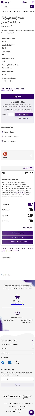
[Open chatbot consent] (31, 412)
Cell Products (17, 11)
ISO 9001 (28, 404)
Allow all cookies (17, 233)
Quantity (5, 114)
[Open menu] (2, 2)
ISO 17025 (23, 406)
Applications (7, 11)
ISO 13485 (12, 406)
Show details (27, 228)
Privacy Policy (20, 192)
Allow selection (17, 237)
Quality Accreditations (12, 404)
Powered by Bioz (6, 275)
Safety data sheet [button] (10, 141)
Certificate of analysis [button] (11, 137)
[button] (32, 6)
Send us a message (17, 304)
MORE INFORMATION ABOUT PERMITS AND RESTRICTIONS (17, 250)
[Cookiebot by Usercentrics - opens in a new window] (25, 173)
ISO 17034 (17, 409)
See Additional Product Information (12, 90)
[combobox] (15, 6)
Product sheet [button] (9, 132)
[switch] (30, 209)
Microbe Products (29, 11)
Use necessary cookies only (17, 242)
